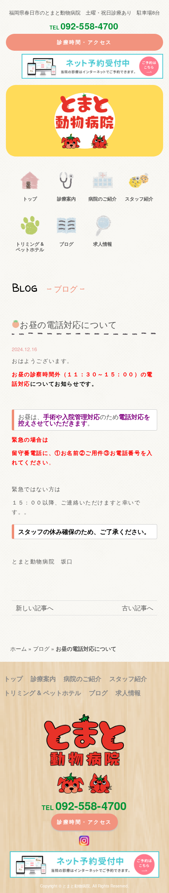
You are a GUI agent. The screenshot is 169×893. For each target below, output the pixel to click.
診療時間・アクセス (84, 42)
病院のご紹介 (102, 198)
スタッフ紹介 (139, 198)
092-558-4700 (84, 25)
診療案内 (66, 198)
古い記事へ (137, 607)
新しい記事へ (34, 607)
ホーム (18, 648)
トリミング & (30, 246)
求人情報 (102, 243)
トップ (30, 198)
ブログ (66, 243)
